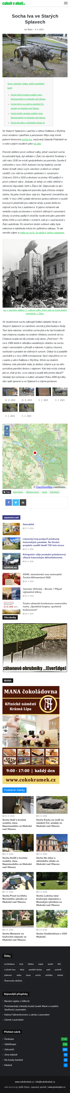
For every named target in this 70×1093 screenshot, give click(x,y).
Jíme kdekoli (10, 1054)
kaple (40, 964)
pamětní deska (35, 970)
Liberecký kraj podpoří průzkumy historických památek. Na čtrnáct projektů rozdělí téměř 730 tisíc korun (43, 542)
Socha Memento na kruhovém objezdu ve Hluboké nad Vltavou (14, 936)
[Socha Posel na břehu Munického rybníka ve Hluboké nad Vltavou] (18, 881)
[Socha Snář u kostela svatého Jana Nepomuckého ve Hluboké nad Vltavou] (18, 805)
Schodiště (28, 524)
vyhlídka (49, 975)
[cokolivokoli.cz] (13, 3)
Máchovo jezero (32, 492)
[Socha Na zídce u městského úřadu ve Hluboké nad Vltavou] (52, 843)
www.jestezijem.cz (57, 1087)
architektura (9, 964)
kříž (59, 964)
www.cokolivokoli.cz (24, 1082)
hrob (21, 964)
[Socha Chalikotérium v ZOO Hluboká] (52, 919)
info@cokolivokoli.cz (45, 1082)
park (48, 970)
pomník (58, 970)
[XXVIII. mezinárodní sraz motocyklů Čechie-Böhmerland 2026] (11, 579)
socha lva (26, 139)
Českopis (9, 1039)
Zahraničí (9, 1049)
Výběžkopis (10, 1044)
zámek (60, 975)
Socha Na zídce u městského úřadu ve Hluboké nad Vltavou (48, 861)
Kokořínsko (54, 492)
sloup (28, 975)
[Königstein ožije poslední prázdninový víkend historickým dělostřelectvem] (11, 559)
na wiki (37, 143)
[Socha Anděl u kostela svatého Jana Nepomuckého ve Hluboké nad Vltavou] (18, 843)
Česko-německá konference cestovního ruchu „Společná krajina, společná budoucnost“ (45, 606)
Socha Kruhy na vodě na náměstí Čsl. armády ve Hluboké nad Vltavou (50, 822)
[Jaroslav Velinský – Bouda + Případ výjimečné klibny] (11, 593)
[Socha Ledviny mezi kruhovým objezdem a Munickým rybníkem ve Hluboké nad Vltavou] (52, 881)
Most (22, 970)
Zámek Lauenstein (14, 1020)
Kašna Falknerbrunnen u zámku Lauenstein (26, 1014)
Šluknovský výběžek (13, 981)
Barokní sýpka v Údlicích (17, 1001)
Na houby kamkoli (13, 1060)
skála (19, 975)
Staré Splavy (18, 492)
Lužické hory (9, 970)
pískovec (8, 975)
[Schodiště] (11, 529)
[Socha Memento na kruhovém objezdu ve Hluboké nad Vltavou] (18, 919)
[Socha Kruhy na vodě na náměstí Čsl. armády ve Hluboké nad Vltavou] (52, 805)
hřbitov (31, 964)
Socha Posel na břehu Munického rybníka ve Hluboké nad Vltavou (14, 898)
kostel (50, 964)
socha (44, 492)
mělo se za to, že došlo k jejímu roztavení (42, 232)
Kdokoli (8, 1065)
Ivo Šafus (28, 29)
